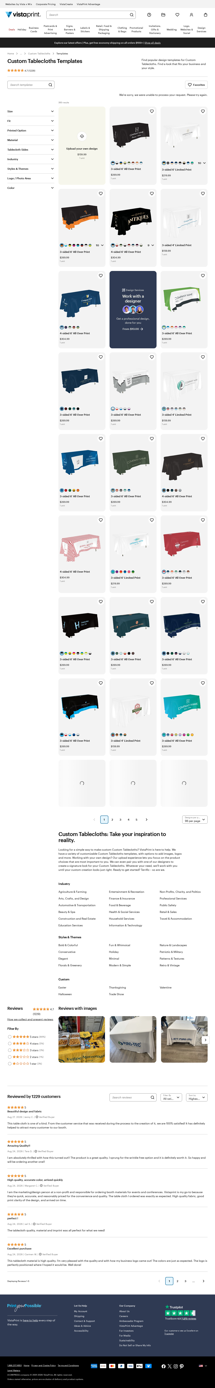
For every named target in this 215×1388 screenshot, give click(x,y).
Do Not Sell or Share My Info (135, 1345)
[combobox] (88, 15)
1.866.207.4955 (14, 1365)
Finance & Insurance (122, 898)
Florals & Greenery (70, 965)
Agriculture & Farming (72, 891)
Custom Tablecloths (39, 53)
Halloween (65, 994)
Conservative (66, 951)
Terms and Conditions (68, 1365)
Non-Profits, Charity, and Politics (180, 891)
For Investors (126, 1330)
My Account (80, 1311)
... (21, 53)
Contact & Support (84, 1321)
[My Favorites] (177, 15)
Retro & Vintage (170, 965)
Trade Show (116, 994)
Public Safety (168, 905)
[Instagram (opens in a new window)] (176, 1366)
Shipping (79, 1316)
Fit (9, 120)
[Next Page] (147, 820)
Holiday (114, 951)
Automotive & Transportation (77, 905)
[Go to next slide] (206, 1040)
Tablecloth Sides (17, 149)
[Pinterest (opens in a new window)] (182, 1367)
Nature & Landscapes (173, 945)
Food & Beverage (120, 905)
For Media (125, 1335)
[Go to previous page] (159, 1281)
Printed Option (16, 130)
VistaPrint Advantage (88, 4)
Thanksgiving (117, 987)
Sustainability (127, 1340)
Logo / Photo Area (19, 178)
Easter (62, 987)
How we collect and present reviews (30, 1019)
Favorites (199, 84)
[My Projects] (163, 15)
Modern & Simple (120, 965)
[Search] (131, 14)
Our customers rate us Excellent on (181, 1332)
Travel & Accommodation (176, 918)
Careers (123, 1316)
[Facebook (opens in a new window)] (164, 1366)
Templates (62, 53)
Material (12, 140)
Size (10, 111)
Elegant (63, 958)
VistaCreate (66, 4)
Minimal (114, 958)
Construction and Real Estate (77, 918)
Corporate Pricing (46, 4)
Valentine (165, 987)
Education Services (70, 925)
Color (10, 187)
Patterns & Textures (172, 958)
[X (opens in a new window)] (170, 1366)
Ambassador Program (131, 1321)
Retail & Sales (168, 911)
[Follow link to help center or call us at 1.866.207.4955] (149, 15)
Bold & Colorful (68, 945)
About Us (124, 1311)
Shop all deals (153, 42)
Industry (12, 159)
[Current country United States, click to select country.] (203, 1366)
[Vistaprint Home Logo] (23, 15)
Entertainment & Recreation (126, 891)
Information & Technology (125, 925)
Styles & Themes (17, 168)
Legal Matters (13, 1370)
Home (10, 53)
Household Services (121, 918)
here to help (30, 1320)
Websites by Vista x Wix (18, 4)
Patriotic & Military (171, 951)
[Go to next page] (204, 1281)
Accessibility (81, 1330)
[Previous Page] (94, 820)
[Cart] (206, 15)
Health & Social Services (124, 911)
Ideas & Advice (82, 1325)
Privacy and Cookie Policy (43, 1365)
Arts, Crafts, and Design (73, 898)
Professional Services (173, 898)
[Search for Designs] (50, 84)
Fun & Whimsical (119, 945)
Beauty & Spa (66, 911)
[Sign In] (191, 15)
